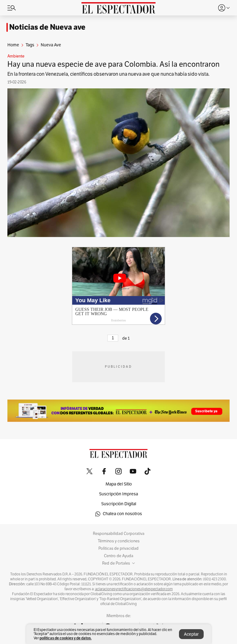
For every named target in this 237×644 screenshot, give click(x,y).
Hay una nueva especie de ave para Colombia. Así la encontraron (113, 64)
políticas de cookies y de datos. (66, 638)
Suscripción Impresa (118, 494)
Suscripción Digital (118, 503)
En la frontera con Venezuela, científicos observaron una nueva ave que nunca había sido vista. (108, 74)
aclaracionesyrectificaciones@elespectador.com (134, 589)
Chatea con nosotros (122, 513)
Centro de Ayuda (118, 556)
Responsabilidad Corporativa (118, 534)
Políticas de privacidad (118, 548)
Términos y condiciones (118, 541)
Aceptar (191, 634)
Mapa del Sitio (119, 484)
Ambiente (15, 56)
